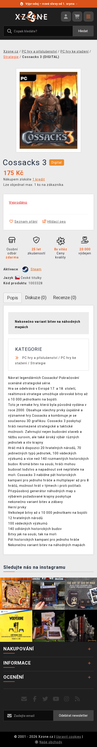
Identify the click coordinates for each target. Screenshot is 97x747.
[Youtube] (56, 699)
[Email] (24, 699)
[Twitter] (45, 699)
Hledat (83, 31)
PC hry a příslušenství (40, 358)
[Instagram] (66, 699)
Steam (36, 269)
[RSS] (77, 699)
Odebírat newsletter (73, 716)
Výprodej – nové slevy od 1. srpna (51, 3)
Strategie (38, 363)
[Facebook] (34, 699)
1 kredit (38, 179)
